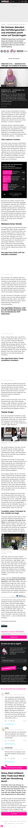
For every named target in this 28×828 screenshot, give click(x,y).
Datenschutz (11, 823)
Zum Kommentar (9, 724)
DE (19, 1)
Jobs (18, 821)
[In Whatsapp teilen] (5, 51)
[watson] (5, 1)
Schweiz (3, 24)
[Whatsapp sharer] (6, 106)
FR (22, 1)
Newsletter (5, 821)
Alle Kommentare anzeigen (14, 768)
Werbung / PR (12, 821)
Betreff (3, 657)
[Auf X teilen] (3, 106)
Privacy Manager (19, 823)
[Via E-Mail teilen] (7, 51)
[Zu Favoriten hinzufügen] (14, 51)
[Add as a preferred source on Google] (20, 51)
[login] (2, 826)
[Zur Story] (14, 793)
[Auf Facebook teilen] (2, 51)
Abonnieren (14, 637)
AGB (5, 823)
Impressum (23, 821)
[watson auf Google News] (26, 51)
